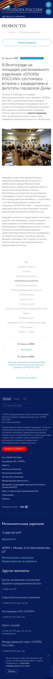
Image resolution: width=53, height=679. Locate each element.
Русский (6, 399)
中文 (25, 399)
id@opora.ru (9, 539)
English (17, 399)
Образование (8, 495)
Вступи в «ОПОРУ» (14, 449)
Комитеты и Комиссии (11, 469)
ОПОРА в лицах (26, 294)
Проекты (5, 499)
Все (26, 262)
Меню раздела (27, 42)
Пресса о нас (26, 299)
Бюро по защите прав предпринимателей (26, 308)
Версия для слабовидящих (15, 16)
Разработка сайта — (13, 507)
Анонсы (26, 271)
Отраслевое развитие (26, 285)
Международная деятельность (26, 290)
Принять (11, 671)
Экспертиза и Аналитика (12, 477)
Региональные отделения (17, 557)
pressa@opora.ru (9, 634)
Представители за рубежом (19, 561)
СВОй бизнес (26, 327)
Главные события (26, 267)
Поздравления (26, 318)
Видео (26, 313)
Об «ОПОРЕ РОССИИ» (12, 457)
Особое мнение (26, 304)
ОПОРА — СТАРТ (26, 332)
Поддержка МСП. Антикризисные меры (26, 322)
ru (48, 12)
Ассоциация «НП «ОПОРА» (13, 461)
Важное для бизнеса (26, 276)
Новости (11, 32)
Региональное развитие (29, 32)
